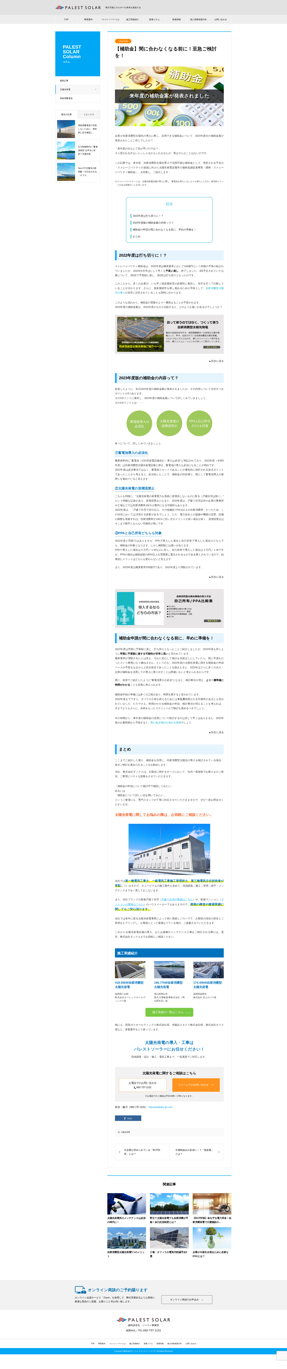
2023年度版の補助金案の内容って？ (153, 222)
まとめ (136, 236)
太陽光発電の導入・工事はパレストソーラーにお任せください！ (169, 1045)
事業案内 (88, 19)
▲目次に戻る (216, 361)
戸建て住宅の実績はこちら (177, 899)
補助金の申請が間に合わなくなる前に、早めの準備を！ (164, 229)
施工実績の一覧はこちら (168, 1012)
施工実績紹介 (132, 19)
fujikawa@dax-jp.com (160, 1107)
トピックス (89, 114)
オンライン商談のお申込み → (187, 1299)
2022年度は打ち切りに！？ (148, 215)
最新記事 (64, 80)
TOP (66, 19)
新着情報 (176, 19)
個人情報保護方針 (198, 19)
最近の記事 (66, 114)
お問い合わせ (220, 19)
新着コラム (154, 19)
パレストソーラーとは (110, 19)
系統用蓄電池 (66, 98)
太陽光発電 (65, 89)
